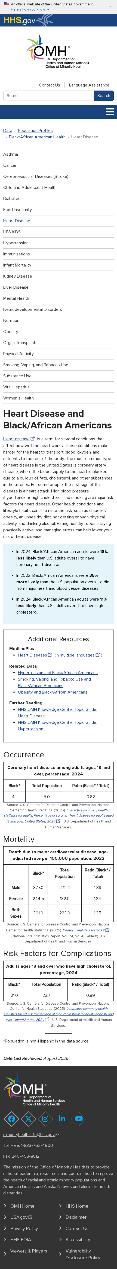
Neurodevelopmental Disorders (32, 309)
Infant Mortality (17, 265)
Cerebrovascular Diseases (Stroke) (35, 176)
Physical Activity (18, 354)
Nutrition (11, 320)
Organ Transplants (20, 342)
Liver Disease (16, 287)
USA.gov (18, 1217)
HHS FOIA (20, 1240)
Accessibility (78, 1240)
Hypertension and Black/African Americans (58, 672)
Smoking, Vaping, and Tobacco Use (35, 365)
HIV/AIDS (12, 232)
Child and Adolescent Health (30, 187)
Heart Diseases (32, 655)
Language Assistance (89, 85)
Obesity (10, 331)
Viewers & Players (28, 1251)
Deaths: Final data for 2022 (83, 930)
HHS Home (77, 1206)
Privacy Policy (24, 1228)
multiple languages (77, 655)
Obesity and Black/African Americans (52, 692)
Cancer (10, 165)
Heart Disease (16, 221)
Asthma (10, 154)
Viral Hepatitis (16, 387)
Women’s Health (18, 398)
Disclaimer (76, 1217)
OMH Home (22, 1206)
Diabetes (11, 198)
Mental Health (16, 298)
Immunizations (16, 254)
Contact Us (49, 85)
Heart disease (16, 439)
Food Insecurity (17, 209)
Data (7, 130)
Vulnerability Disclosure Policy (83, 1254)
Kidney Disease (17, 276)
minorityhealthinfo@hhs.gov (29, 1134)
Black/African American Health (37, 137)
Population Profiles (35, 130)
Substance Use (17, 376)
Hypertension (16, 243)
